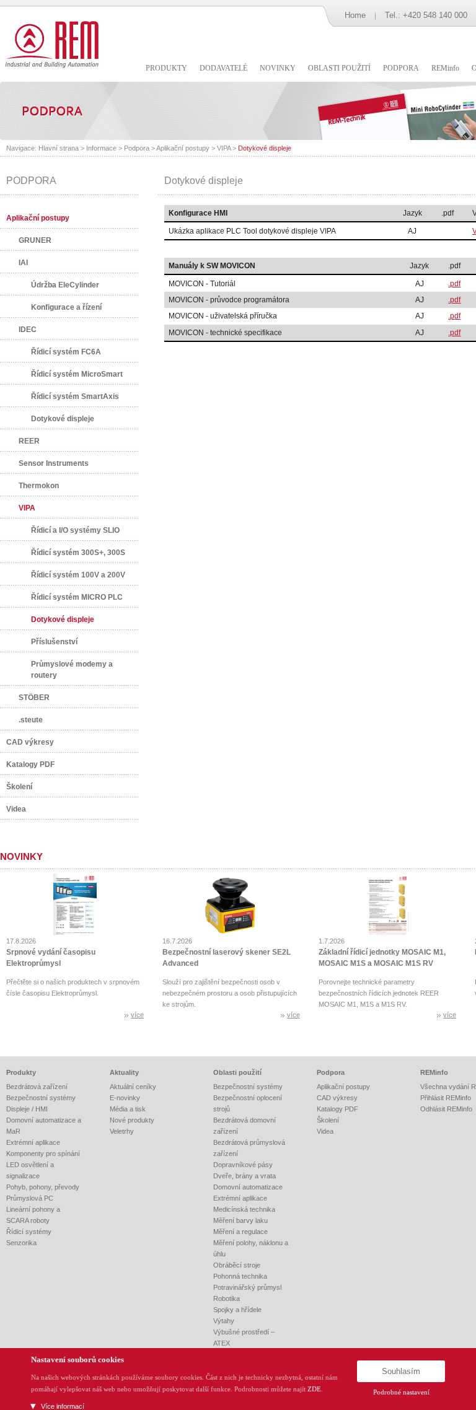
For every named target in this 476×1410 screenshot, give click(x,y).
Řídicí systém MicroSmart (77, 374)
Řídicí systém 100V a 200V (78, 575)
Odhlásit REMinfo (446, 1109)
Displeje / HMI (27, 1109)
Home (355, 15)
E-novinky (125, 1097)
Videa (16, 809)
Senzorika (21, 1242)
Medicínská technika (244, 1209)
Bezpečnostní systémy (41, 1097)
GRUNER (35, 240)
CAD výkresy (30, 742)
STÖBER (34, 697)
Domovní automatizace (248, 1187)
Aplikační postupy (182, 148)
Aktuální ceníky (133, 1086)
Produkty (21, 1072)
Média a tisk (128, 1109)
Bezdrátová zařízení (37, 1086)
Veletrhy (122, 1131)
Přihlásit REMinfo (445, 1097)
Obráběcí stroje (236, 1265)
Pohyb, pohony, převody (42, 1187)
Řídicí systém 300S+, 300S (78, 552)
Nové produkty (132, 1120)
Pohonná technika (240, 1276)
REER (29, 441)
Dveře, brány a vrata (244, 1176)
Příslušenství (54, 641)
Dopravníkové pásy (243, 1164)
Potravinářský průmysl (247, 1287)
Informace (101, 148)
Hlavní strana (58, 148)
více (137, 1014)
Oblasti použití (237, 1072)
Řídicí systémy (28, 1231)
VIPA (224, 148)
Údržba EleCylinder (65, 285)
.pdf (454, 283)
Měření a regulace (240, 1231)
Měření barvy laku (240, 1220)
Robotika (226, 1298)
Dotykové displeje (264, 148)
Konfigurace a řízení (66, 307)
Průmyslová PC (29, 1198)
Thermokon (39, 485)
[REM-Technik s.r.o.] (50, 43)
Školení (19, 786)
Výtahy (223, 1321)
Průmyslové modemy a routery (72, 670)
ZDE (314, 1389)
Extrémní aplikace (33, 1142)
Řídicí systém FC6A (66, 352)
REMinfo (434, 1072)
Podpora (136, 148)
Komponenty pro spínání (43, 1153)
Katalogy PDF (30, 764)
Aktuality (124, 1072)
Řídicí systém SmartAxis (75, 396)
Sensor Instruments (54, 463)
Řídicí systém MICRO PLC (77, 597)
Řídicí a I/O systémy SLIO (75, 530)
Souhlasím (401, 1371)
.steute (31, 720)
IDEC (28, 329)
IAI (23, 262)
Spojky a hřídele (237, 1309)
